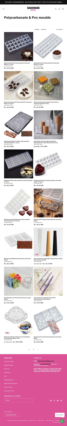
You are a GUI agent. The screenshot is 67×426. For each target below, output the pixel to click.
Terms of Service (9, 390)
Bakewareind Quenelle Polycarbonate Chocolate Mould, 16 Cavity (18, 102)
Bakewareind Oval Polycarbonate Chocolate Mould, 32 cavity (46, 63)
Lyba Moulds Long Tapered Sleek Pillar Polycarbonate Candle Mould (45, 298)
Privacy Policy (8, 387)
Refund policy (32, 420)
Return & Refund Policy (10, 383)
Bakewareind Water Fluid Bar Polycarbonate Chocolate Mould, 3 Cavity (16, 142)
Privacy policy (41, 420)
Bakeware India (14, 420)
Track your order (9, 361)
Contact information (58, 422)
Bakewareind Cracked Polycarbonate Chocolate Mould (47, 337)
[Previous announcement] (3, 2)
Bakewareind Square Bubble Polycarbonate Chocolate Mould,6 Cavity (46, 102)
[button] (3, 9)
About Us (6, 368)
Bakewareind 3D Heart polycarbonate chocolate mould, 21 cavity (47, 181)
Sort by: (37, 29)
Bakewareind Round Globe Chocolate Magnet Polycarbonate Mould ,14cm (17, 337)
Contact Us (7, 372)
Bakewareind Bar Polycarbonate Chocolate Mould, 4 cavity (18, 181)
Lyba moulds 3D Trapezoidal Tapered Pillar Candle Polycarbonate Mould (48, 259)
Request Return (8, 365)
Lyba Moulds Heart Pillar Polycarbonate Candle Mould (17, 298)
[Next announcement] (64, 2)
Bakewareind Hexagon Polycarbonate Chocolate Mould (47, 220)
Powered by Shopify (23, 420)
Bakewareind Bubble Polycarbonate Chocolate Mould (17, 259)
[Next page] (38, 349)
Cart (5, 376)
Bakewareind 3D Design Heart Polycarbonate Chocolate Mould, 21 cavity (17, 220)
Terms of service (50, 420)
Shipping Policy (8, 379)
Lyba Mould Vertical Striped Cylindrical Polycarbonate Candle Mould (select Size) (46, 142)
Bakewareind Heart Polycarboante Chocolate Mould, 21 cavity (17, 63)
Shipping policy (59, 420)
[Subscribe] (31, 400)
